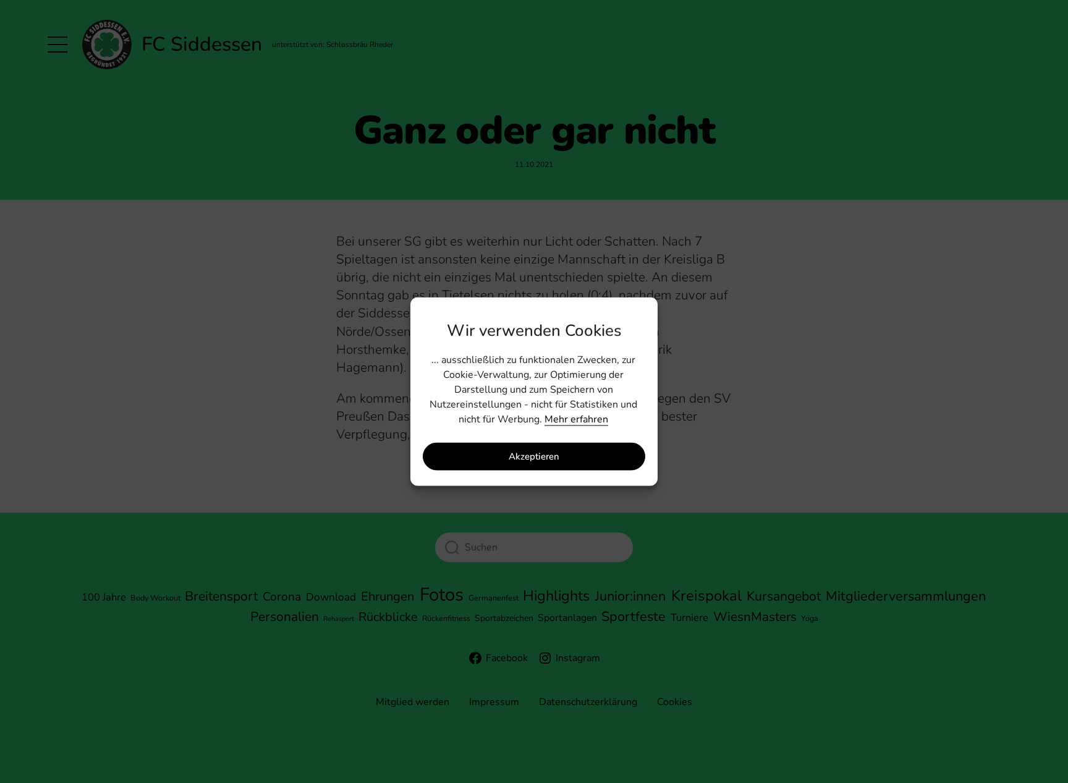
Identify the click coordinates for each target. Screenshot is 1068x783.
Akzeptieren (534, 456)
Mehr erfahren (576, 420)
